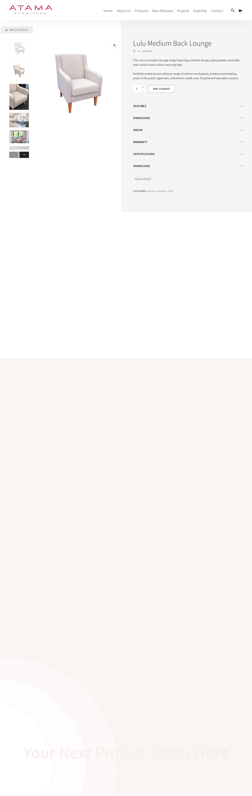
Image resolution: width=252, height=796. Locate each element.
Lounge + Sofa (165, 191)
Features (139, 106)
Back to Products (18, 30)
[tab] (188, 106)
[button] (114, 45)
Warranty (140, 142)
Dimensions (141, 118)
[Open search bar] (232, 10)
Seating (151, 191)
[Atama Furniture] (30, 12)
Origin (138, 130)
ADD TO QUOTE (161, 89)
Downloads (141, 166)
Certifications (144, 154)
